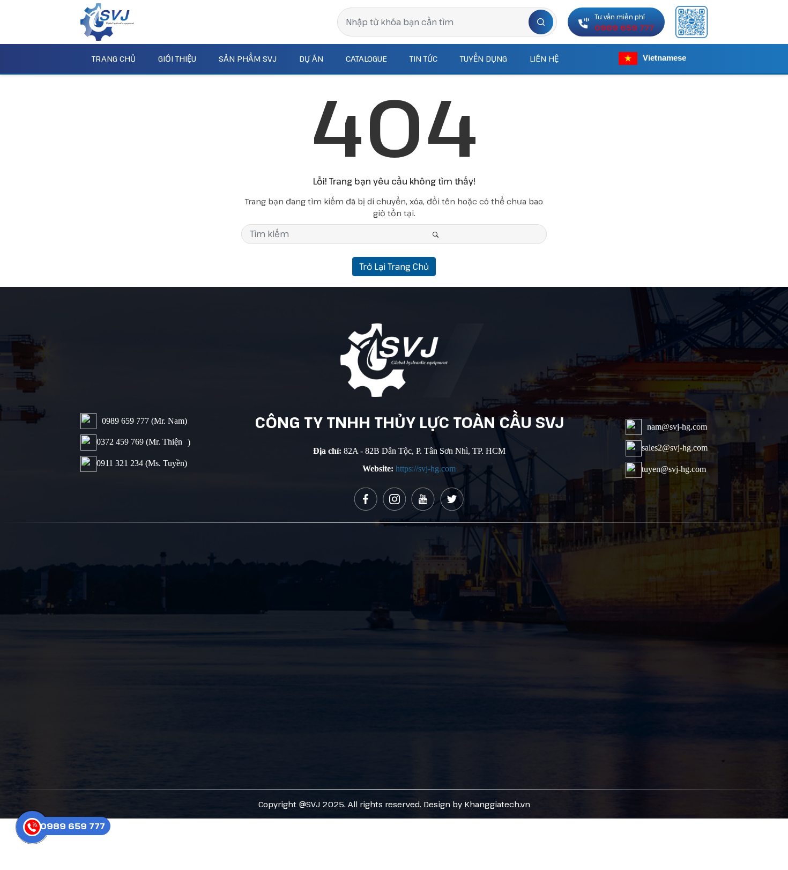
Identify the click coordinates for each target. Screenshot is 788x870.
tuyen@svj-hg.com (674, 468)
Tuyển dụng (483, 58)
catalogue (366, 58)
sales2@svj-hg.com (675, 447)
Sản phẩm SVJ (248, 58)
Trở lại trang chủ (394, 266)
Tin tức (423, 58)
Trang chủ (114, 58)
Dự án (311, 58)
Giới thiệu (177, 58)
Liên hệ (544, 58)
